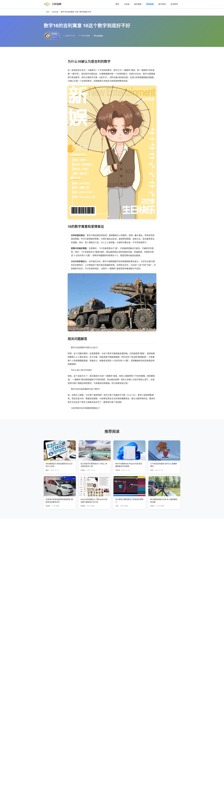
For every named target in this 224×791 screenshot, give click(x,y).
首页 (117, 4)
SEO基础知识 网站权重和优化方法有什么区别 (59, 465)
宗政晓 (117, 470)
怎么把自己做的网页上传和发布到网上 (129, 500)
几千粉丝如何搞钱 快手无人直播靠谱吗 (163, 465)
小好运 (126, 4)
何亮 (151, 470)
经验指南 (150, 4)
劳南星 (48, 506)
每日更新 (138, 4)
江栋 (116, 506)
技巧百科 (162, 4)
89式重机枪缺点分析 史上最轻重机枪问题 (163, 500)
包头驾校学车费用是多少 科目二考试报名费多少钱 (93, 465)
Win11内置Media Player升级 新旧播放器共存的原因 (128, 465)
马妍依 (82, 470)
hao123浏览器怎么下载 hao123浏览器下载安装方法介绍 (93, 500)
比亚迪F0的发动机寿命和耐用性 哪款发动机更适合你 (59, 500)
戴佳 (47, 470)
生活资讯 (174, 4)
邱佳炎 (152, 506)
